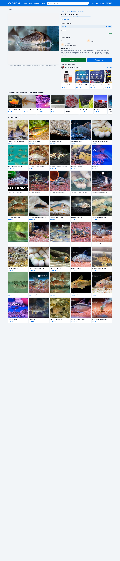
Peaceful (70, 16)
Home (25, 3)
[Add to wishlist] (111, 20)
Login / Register (100, 3)
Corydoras (82, 11)
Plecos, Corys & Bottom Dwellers (72, 11)
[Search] (48, 3)
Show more (63, 55)
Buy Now (74, 60)
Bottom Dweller (75, 16)
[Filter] (90, 3)
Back (10, 9)
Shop (30, 3)
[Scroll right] (112, 104)
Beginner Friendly (65, 16)
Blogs (43, 3)
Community (37, 3)
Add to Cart (100, 60)
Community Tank (82, 16)
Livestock (63, 11)
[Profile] (93, 3)
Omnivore (88, 16)
